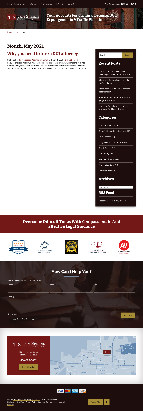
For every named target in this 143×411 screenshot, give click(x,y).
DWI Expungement (107, 153)
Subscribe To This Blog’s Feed (112, 200)
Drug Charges (105, 136)
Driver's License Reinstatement (113, 131)
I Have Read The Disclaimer (24, 319)
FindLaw (10, 404)
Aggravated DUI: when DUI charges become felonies (114, 90)
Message (11, 296)
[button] (141, 396)
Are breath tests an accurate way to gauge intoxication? (115, 99)
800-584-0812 (128, 3)
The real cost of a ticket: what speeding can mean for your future (114, 73)
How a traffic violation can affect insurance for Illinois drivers (113, 107)
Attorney (33, 4)
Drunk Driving (71, 60)
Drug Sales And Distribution (111, 142)
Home (9, 4)
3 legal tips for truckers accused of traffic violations (114, 81)
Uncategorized (105, 170)
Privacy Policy (31, 402)
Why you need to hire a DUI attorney (42, 53)
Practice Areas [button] (46, 4)
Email (53, 284)
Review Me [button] (95, 402)
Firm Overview (19, 4)
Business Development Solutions (51, 402)
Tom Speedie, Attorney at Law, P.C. (34, 60)
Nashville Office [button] (28, 367)
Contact (71, 4)
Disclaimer (12, 314)
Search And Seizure (107, 159)
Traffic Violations (106, 165)
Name (10, 284)
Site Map (20, 402)
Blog (64, 4)
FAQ (58, 4)
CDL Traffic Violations (108, 125)
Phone (97, 284)
